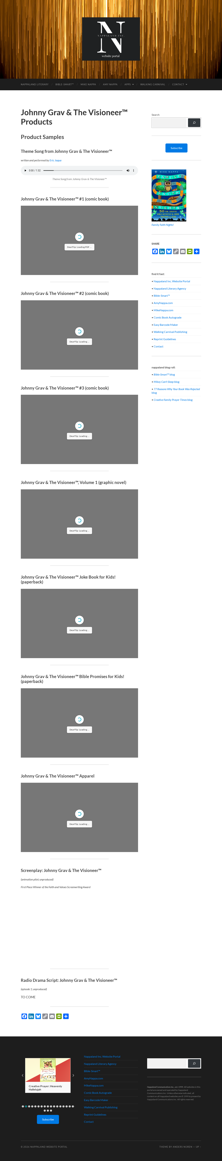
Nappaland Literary (35, 84)
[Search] (194, 122)
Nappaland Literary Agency (170, 288)
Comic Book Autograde (167, 317)
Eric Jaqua (55, 160)
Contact (178, 84)
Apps (128, 84)
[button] (23, 1106)
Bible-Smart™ (65, 84)
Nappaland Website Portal (48, 1146)
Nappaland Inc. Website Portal (172, 281)
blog (164, 374)
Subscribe (176, 148)
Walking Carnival (152, 84)
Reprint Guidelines (165, 339)
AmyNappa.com (163, 302)
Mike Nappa (88, 84)
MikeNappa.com (163, 310)
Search (156, 114)
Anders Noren (182, 1146)
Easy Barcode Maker (166, 324)
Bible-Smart (162, 295)
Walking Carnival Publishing (170, 331)
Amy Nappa (110, 84)
